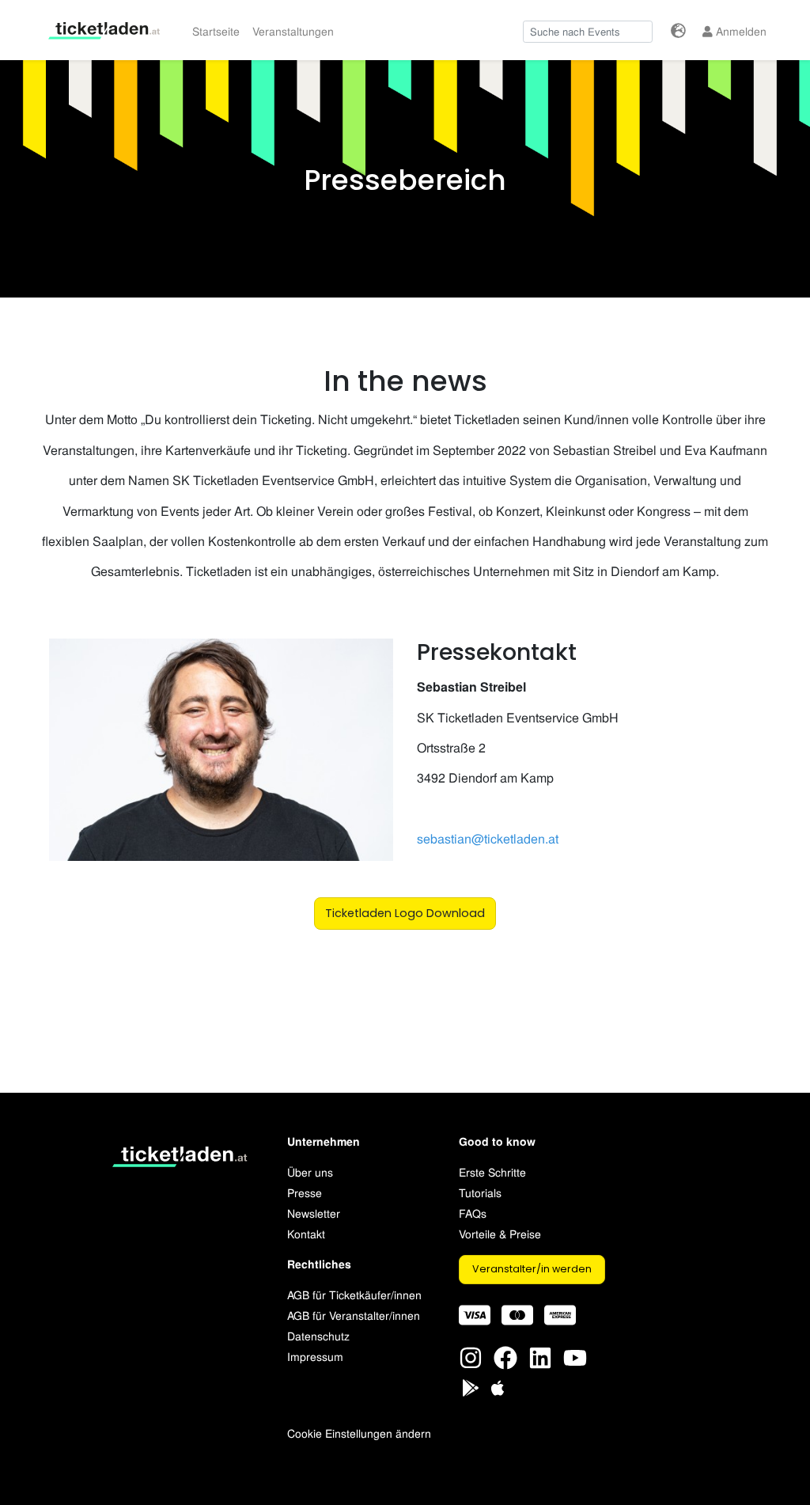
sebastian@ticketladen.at (487, 838)
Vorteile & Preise (500, 1233)
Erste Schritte (492, 1171)
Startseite (216, 30)
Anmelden (739, 30)
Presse (304, 1192)
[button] (678, 30)
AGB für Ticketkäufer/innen (354, 1294)
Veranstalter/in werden (532, 1269)
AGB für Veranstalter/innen (353, 1314)
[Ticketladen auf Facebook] (505, 1356)
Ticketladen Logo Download (405, 913)
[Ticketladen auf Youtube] (575, 1356)
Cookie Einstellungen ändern (359, 1432)
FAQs (472, 1212)
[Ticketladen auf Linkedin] (540, 1356)
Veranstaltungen (293, 30)
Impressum (315, 1356)
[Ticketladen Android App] (471, 1386)
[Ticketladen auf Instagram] (471, 1356)
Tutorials (480, 1192)
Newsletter (313, 1212)
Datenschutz (318, 1335)
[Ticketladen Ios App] (497, 1386)
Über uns (310, 1171)
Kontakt (306, 1233)
